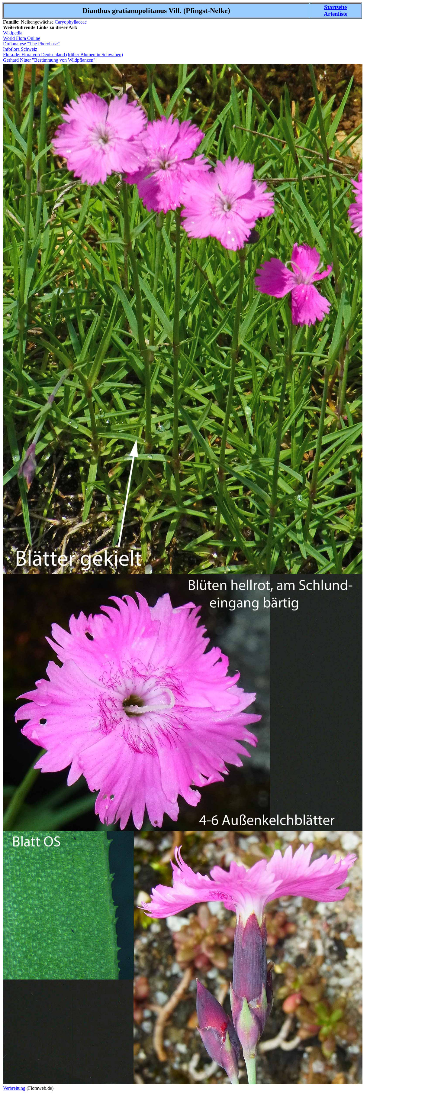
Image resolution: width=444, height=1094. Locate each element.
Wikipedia (12, 32)
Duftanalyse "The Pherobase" (31, 43)
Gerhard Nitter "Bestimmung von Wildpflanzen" (49, 60)
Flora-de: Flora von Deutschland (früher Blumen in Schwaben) (63, 54)
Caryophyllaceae (71, 21)
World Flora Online (21, 38)
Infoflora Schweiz (20, 49)
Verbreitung (14, 1088)
